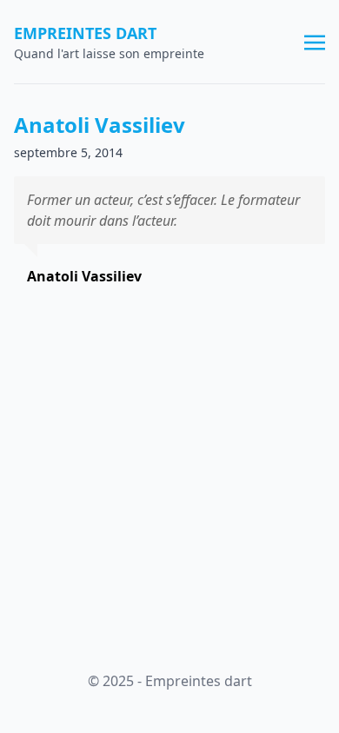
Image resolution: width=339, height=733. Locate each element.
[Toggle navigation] (314, 40)
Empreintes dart (85, 33)
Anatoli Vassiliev (99, 124)
